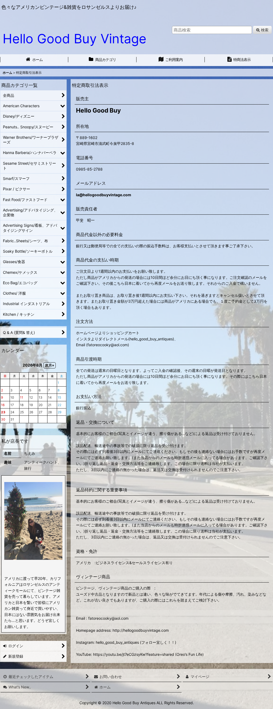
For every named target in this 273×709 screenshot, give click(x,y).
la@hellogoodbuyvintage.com (103, 194)
